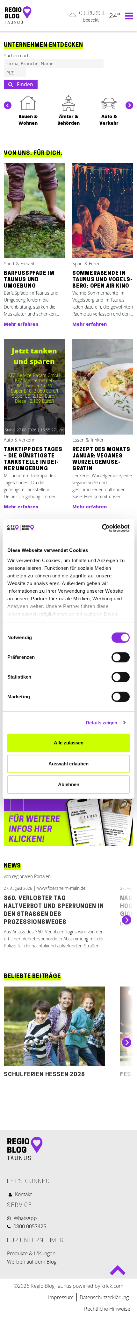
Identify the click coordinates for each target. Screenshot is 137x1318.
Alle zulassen (68, 742)
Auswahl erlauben (68, 763)
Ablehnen (68, 784)
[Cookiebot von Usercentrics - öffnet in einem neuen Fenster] (102, 528)
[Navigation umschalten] (127, 15)
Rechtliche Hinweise (107, 1308)
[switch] (121, 657)
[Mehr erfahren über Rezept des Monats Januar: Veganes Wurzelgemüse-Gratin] (102, 387)
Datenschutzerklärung (105, 1297)
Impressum (61, 1297)
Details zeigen (101, 722)
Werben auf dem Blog (31, 1261)
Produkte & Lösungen (31, 1253)
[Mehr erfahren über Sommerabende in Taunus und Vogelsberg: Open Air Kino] (102, 211)
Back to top (118, 1272)
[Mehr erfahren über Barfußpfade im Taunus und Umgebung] (34, 211)
